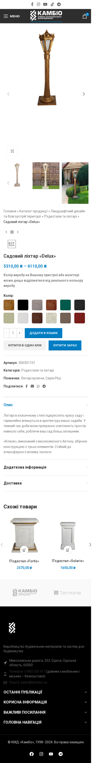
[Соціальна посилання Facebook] (32, 4)
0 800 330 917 (35, 671)
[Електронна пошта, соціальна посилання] (32, 386)
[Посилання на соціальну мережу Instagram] (38, 4)
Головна (10, 211)
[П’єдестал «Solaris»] (67, 536)
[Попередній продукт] (6, 232)
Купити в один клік (25, 345)
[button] (8, 94)
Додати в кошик (43, 333)
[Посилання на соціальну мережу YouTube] (45, 4)
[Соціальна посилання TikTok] (52, 4)
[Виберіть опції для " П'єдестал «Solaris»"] (68, 550)
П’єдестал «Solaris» (68, 561)
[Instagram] (41, 754)
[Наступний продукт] (18, 232)
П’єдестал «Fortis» (24, 561)
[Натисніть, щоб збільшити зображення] (12, 151)
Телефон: (17, 671)
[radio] (9, 305)
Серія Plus (53, 378)
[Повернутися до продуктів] (12, 232)
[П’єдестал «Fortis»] (24, 536)
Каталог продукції (33, 211)
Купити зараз (65, 345)
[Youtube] (51, 754)
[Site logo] (46, 16)
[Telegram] (60, 754)
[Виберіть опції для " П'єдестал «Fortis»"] (24, 550)
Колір (8, 296)
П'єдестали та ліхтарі (60, 216)
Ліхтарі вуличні (32, 378)
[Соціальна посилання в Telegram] (58, 4)
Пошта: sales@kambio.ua (28, 682)
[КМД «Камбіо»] (25, 592)
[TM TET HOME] (67, 592)
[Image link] (10, 627)
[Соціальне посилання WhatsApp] (38, 386)
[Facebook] (31, 754)
